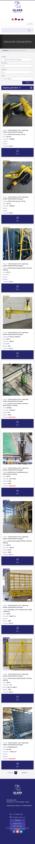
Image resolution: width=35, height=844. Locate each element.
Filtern (28, 83)
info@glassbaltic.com (19, 817)
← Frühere (10, 772)
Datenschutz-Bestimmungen (17, 825)
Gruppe (3, 56)
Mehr (17, 154)
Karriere (17, 820)
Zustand (3, 69)
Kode (3, 76)
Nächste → (25, 772)
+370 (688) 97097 (18, 814)
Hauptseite (5, 50)
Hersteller (4, 63)
